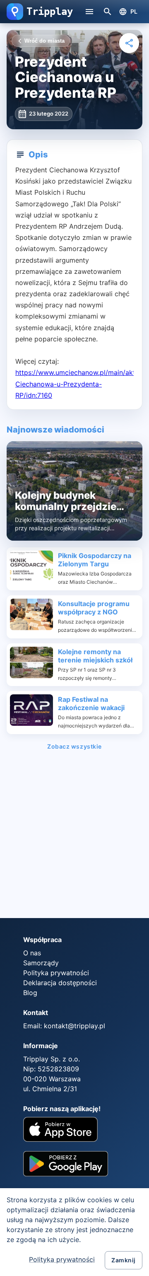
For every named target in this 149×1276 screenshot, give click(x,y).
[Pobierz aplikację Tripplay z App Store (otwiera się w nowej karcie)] (60, 1130)
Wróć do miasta (44, 41)
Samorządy (41, 963)
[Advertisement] (74, 836)
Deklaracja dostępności (60, 983)
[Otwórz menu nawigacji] (89, 12)
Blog (30, 992)
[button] (15, 11)
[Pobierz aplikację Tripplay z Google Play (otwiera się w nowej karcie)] (65, 1166)
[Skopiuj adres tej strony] (129, 43)
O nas (32, 953)
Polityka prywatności (62, 1259)
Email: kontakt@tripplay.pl (64, 1026)
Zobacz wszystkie (74, 746)
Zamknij (123, 1260)
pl (134, 11)
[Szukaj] (107, 11)
